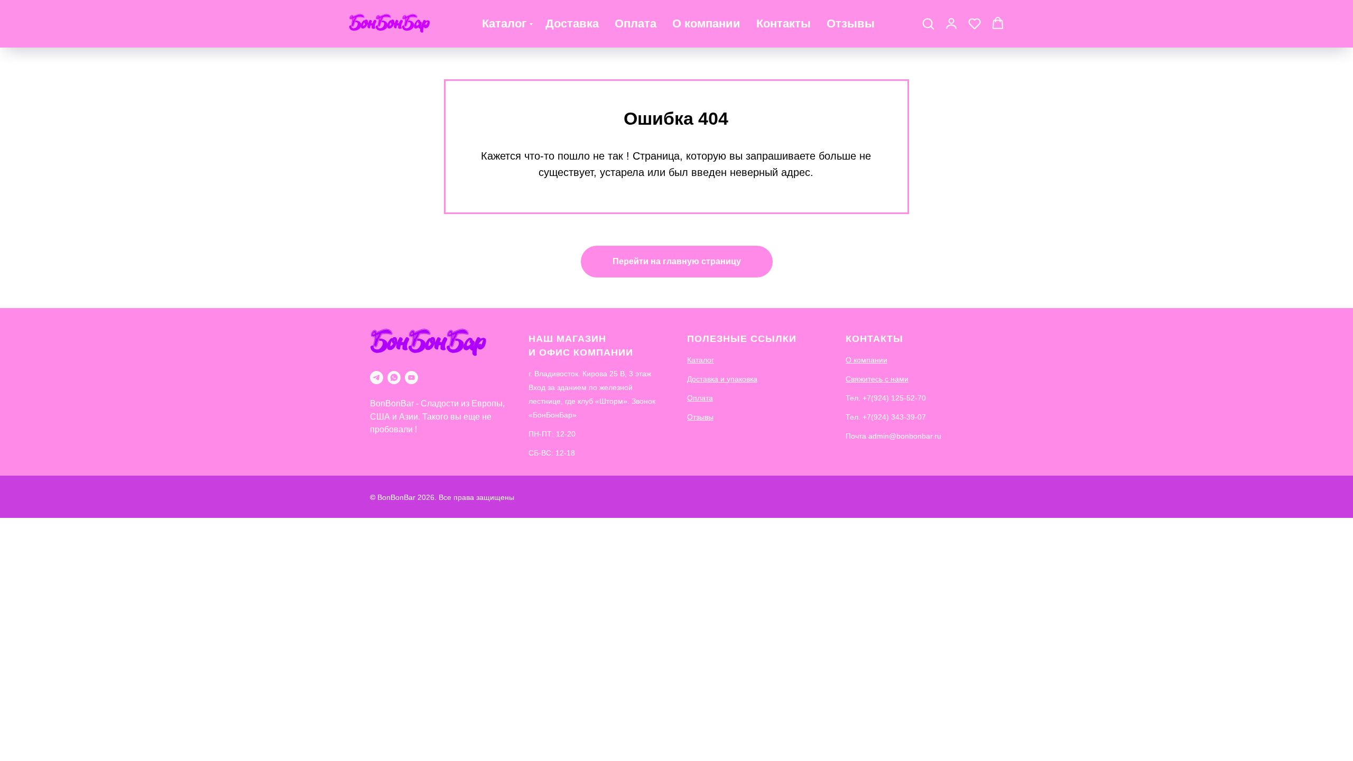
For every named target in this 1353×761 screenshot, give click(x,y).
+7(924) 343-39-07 (894, 417)
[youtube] (411, 377)
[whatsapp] (394, 377)
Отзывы (851, 23)
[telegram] (376, 377)
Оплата (635, 23)
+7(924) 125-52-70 (894, 398)
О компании (706, 23)
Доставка (572, 23)
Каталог (504, 23)
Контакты (783, 23)
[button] (928, 23)
